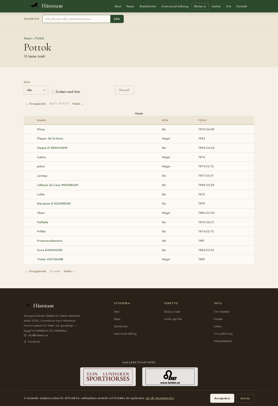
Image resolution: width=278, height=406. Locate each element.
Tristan (50, 259)
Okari (41, 213)
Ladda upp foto (173, 319)
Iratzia (41, 157)
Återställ (124, 90)
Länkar (216, 6)
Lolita (41, 194)
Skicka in (200, 6)
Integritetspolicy (223, 341)
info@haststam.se (38, 335)
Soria (49, 250)
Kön (27, 82)
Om (228, 6)
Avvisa (245, 398)
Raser (130, 6)
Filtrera (97, 90)
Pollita (41, 231)
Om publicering (223, 334)
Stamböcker (148, 6)
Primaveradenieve (49, 240)
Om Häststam (222, 312)
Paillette (42, 222)
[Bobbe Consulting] (170, 376)
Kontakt (241, 6)
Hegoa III (52, 148)
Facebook (34, 342)
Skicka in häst (172, 312)
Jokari (41, 166)
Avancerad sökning (175, 6)
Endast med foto (68, 91)
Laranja (42, 175)
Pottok (39, 38)
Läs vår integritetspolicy (160, 398)
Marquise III (54, 203)
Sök (117, 19)
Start (118, 6)
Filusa (41, 129)
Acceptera (222, 398)
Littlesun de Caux (57, 185)
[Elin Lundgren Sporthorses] (108, 376)
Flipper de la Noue (50, 138)
